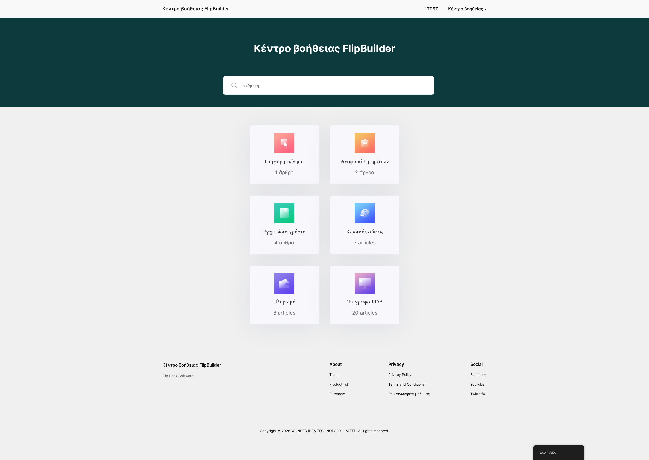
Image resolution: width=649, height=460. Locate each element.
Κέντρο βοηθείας (465, 8)
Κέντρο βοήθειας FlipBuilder (195, 9)
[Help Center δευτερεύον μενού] (485, 9)
